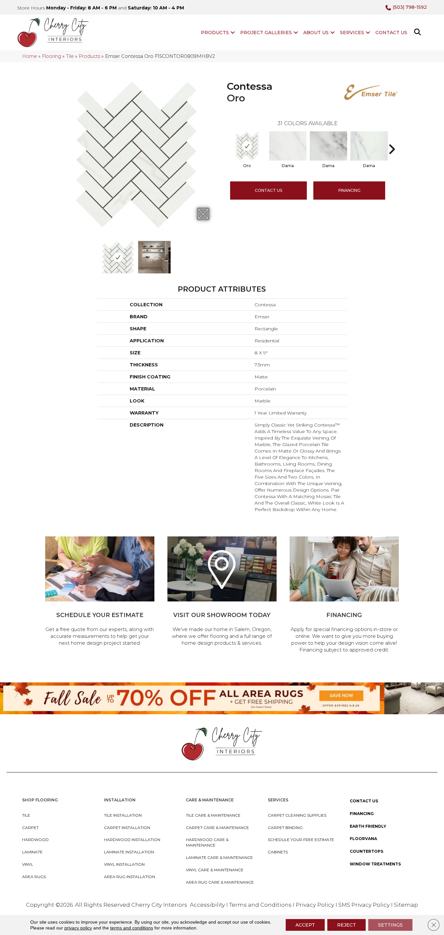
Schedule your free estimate (301, 839)
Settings (390, 925)
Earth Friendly (368, 826)
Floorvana (363, 838)
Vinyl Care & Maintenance (214, 869)
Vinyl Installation (124, 864)
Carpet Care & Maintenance (217, 827)
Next (214, 254)
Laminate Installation (129, 851)
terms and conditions (131, 927)
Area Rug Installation (129, 876)
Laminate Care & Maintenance (219, 857)
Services (352, 32)
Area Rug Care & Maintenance (220, 882)
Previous (59, 254)
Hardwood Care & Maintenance (207, 842)
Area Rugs (34, 876)
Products (215, 32)
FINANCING (349, 190)
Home (29, 56)
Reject (346, 925)
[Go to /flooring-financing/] (344, 595)
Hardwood (35, 839)
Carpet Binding (285, 827)
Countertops (366, 851)
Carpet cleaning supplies (297, 815)
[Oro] (247, 146)
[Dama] (288, 146)
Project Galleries (266, 32)
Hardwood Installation (132, 839)
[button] (233, 32)
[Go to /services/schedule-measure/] (99, 592)
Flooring (51, 56)
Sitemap (406, 905)
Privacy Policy (315, 905)
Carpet (30, 827)
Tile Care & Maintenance (213, 815)
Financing (362, 813)
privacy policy (78, 927)
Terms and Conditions (260, 905)
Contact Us (391, 32)
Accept (305, 925)
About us (316, 32)
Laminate (32, 851)
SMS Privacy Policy (364, 905)
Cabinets (278, 851)
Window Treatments (375, 864)
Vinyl (27, 864)
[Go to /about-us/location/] (222, 592)
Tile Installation (123, 815)
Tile (70, 56)
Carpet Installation (127, 827)
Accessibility (207, 905)
